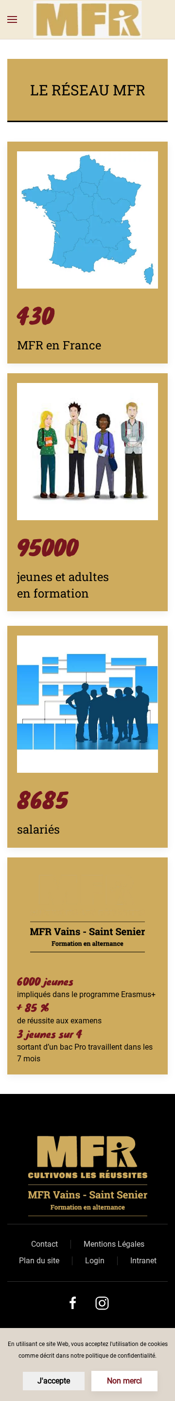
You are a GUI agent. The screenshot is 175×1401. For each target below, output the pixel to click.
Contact (44, 1244)
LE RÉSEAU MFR (87, 89)
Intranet (143, 1260)
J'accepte (53, 1380)
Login (95, 1260)
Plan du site (39, 1260)
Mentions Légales (114, 1244)
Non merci (124, 1380)
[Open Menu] (12, 19)
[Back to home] (88, 19)
